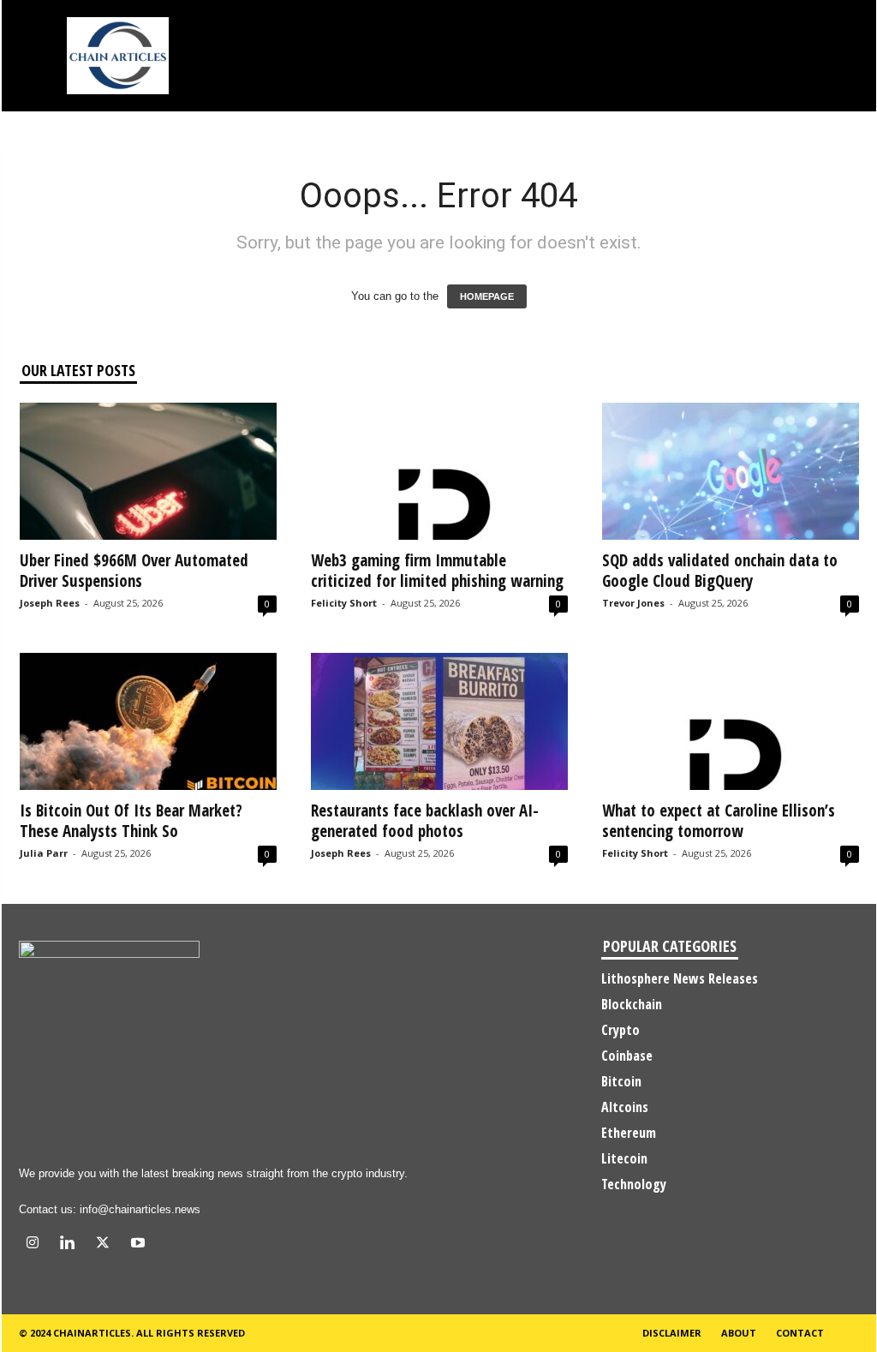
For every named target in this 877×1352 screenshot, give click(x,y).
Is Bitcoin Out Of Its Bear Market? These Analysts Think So (131, 820)
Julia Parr (44, 852)
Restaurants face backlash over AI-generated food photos (425, 820)
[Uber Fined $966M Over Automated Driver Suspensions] (148, 471)
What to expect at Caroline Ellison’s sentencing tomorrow (718, 820)
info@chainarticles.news (140, 1209)
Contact (800, 1332)
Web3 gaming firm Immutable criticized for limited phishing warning (437, 570)
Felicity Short (344, 602)
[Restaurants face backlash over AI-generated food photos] (439, 721)
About (738, 1332)
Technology (633, 1184)
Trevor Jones (633, 602)
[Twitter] (106, 1244)
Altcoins (624, 1107)
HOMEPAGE (487, 296)
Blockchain (631, 1004)
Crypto (620, 1029)
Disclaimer (671, 1332)
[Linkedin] (71, 1244)
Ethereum (628, 1132)
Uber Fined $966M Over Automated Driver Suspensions (134, 570)
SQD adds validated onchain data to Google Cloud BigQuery (720, 570)
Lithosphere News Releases (679, 978)
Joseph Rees (50, 602)
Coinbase (627, 1055)
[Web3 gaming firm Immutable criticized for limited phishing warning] (439, 471)
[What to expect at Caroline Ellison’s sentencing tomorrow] (730, 721)
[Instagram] (36, 1244)
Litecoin (624, 1158)
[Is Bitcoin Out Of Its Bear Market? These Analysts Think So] (148, 721)
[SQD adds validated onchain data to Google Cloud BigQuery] (730, 471)
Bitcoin (621, 1081)
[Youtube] (140, 1244)
